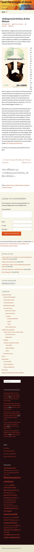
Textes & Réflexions (9, 367)
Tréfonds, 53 (27, 162)
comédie (8, 472)
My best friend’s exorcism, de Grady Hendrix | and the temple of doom (12, 405)
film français (8, 490)
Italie (17, 498)
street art (17, 525)
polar (14, 502)
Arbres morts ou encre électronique (13, 332)
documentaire (6, 474)
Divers (3, 356)
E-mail (4, 225)
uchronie (6, 532)
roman (16, 517)
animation (7, 470)
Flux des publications (9, 451)
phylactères (8, 337)
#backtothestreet (10, 468)
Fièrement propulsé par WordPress (11, 548)
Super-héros (7, 527)
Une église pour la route (12, 535)
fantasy (14, 488)
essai (12, 485)
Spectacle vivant (8, 353)
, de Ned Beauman (12, 269)
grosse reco (7, 495)
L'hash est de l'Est (10, 313)
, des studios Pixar (9, 262)
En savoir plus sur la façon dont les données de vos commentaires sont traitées (17, 244)
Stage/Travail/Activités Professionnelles (13, 372)
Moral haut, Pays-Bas (9, 305)
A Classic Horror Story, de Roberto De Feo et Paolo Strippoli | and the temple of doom (12, 413)
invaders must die (10, 498)
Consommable (7, 361)
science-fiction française (9, 525)
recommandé (10, 514)
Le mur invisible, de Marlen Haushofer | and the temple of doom (12, 424)
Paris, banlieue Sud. (10, 327)
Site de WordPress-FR (10, 456)
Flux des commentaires (10, 454)
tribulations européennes (12, 530)
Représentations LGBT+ (9, 517)
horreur (14, 495)
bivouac (17, 470)
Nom (3, 222)
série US (12, 527)
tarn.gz (9, 321)
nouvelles (6, 502)
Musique (6, 340)
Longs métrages (9, 348)
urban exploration (12, 537)
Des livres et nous (18, 24)
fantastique (7, 488)
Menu (3, 12)
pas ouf (11, 502)
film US (16, 490)
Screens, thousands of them (11, 343)
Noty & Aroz (14, 500)
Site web (4, 229)
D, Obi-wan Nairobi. (9, 303)
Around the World (6, 295)
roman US (17, 520)
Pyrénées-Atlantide (12, 318)
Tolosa (9, 324)
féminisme (7, 493)
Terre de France (8, 308)
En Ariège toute (7, 485)
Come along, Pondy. (9, 300)
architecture (13, 470)
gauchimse (13, 492)
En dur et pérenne (8, 364)
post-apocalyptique (8, 504)
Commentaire (6, 209)
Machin (12, 26)
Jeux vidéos (8, 345)
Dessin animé (14, 472)
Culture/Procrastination (8, 330)
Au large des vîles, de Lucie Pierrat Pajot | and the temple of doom (11, 395)
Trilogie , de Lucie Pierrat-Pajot (12, 398)
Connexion (6, 448)
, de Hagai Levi (7, 272)
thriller (16, 527)
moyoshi (5, 500)
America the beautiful (9, 297)
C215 (5, 472)
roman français (9, 520)
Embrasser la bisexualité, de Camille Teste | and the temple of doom (12, 432)
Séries (7, 351)
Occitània (8, 316)
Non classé (5, 370)
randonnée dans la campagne (11, 506)
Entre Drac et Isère (10, 310)
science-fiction (10, 522)
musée (9, 500)
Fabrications (5, 359)
